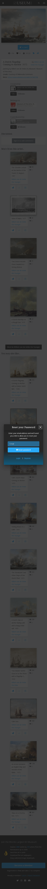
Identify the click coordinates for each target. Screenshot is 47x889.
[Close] (40, 427)
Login (18, 458)
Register (27, 458)
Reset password (24, 450)
